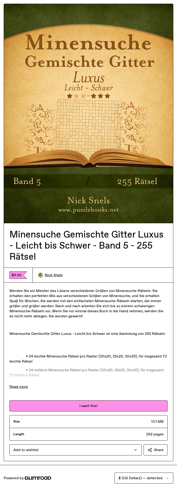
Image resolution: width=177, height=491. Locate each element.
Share (159, 450)
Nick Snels (54, 275)
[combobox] (75, 449)
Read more (18, 386)
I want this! (88, 406)
